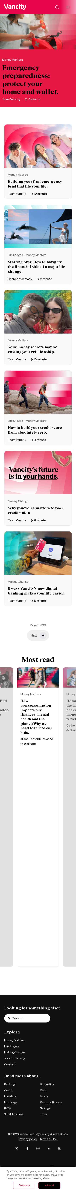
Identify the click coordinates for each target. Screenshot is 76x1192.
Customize (24, 1185)
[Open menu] (68, 7)
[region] (38, 1179)
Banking (9, 1084)
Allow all (49, 1185)
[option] (38, 817)
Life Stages (15, 255)
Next (7, 796)
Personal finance (51, 1102)
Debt (43, 1090)
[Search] (56, 7)
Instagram (38, 1148)
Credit (8, 1090)
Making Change (18, 501)
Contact (10, 1064)
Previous (69, 796)
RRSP (7, 1108)
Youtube (59, 1148)
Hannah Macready (20, 279)
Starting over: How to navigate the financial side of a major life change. (36, 267)
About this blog (14, 1058)
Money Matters (12, 59)
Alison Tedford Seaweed (37, 739)
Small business (14, 1114)
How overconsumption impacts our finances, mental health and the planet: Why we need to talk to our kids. (36, 717)
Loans (44, 1096)
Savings (45, 1108)
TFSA (43, 1114)
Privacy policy (28, 1139)
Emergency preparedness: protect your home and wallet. (30, 80)
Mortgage (10, 1102)
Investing (10, 1096)
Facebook (27, 1148)
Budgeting (47, 1084)
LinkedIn (48, 1148)
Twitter (16, 1148)
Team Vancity (11, 99)
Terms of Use (48, 1139)
